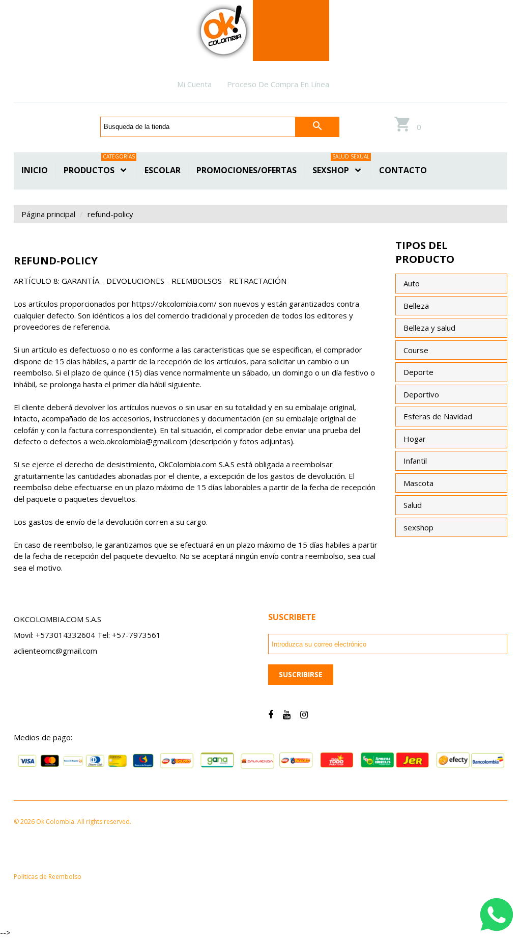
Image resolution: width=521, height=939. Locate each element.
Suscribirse (301, 674)
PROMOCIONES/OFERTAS (246, 170)
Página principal (48, 214)
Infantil (415, 460)
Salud (412, 505)
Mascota (418, 483)
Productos (99, 169)
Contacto (403, 170)
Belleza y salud (429, 328)
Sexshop (340, 169)
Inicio (34, 170)
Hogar (414, 439)
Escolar (162, 170)
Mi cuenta (194, 84)
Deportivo (421, 394)
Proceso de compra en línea (278, 84)
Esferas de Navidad (437, 416)
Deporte (418, 372)
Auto (411, 283)
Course (415, 350)
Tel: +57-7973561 (129, 635)
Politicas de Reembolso (47, 876)
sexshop (418, 527)
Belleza (416, 306)
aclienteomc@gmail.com (55, 651)
